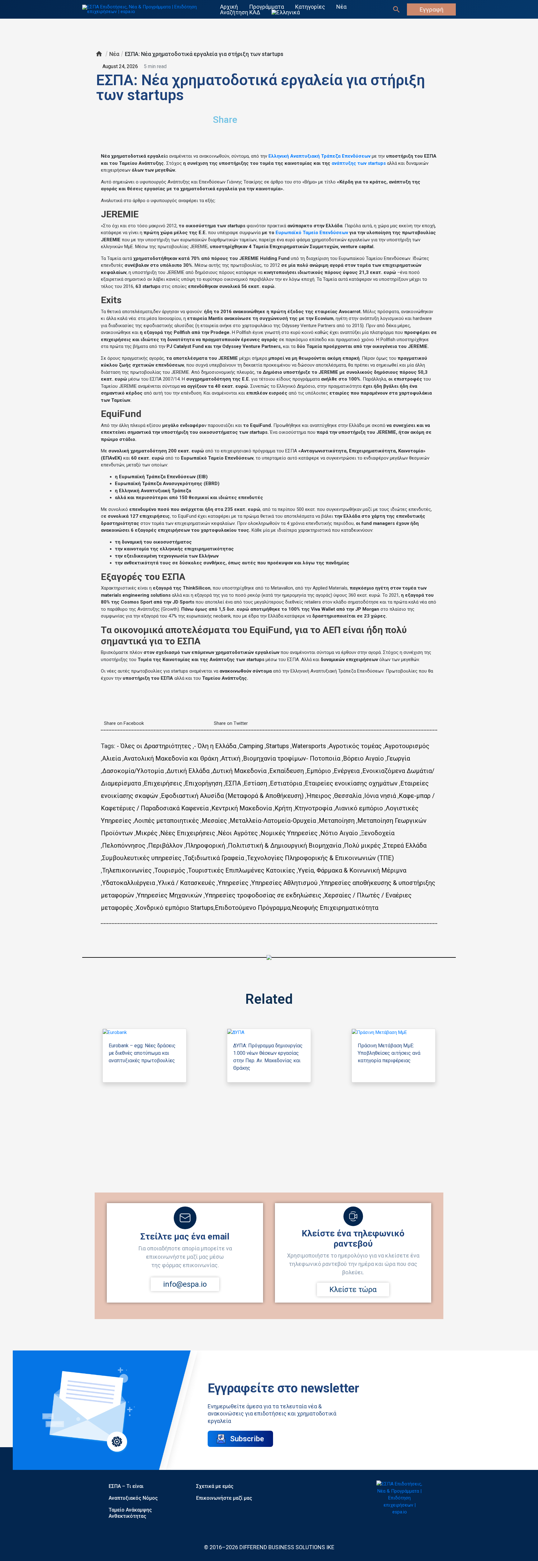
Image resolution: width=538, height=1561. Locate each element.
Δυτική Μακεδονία (239, 771)
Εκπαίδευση (286, 771)
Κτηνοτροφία (313, 808)
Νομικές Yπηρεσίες (289, 833)
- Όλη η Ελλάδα (215, 746)
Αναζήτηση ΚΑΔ (240, 12)
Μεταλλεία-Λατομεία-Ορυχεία (273, 820)
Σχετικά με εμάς (215, 1486)
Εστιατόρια (286, 783)
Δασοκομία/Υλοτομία (133, 771)
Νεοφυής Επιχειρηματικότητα (335, 907)
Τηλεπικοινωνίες (127, 870)
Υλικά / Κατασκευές (186, 883)
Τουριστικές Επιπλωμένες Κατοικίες (241, 870)
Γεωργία (398, 758)
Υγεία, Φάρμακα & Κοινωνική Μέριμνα (352, 870)
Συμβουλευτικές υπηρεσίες (142, 858)
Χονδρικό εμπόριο (162, 907)
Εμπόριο (319, 771)
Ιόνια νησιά (380, 795)
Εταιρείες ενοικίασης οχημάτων (351, 783)
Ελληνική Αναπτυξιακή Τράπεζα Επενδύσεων (319, 156)
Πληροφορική (205, 845)
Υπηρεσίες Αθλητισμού (284, 883)
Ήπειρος (318, 795)
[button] (330, 117)
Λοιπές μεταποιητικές (166, 820)
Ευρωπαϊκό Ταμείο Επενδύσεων (312, 232)
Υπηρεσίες (233, 883)
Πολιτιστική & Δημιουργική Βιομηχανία (284, 845)
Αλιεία (111, 758)
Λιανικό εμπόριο (359, 808)
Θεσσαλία (347, 795)
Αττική (230, 758)
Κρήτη (283, 808)
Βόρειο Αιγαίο (363, 758)
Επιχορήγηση (203, 783)
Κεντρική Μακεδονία (241, 808)
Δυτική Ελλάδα (188, 771)
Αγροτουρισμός (407, 746)
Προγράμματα (266, 7)
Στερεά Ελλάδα (405, 845)
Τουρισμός (169, 870)
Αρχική (229, 7)
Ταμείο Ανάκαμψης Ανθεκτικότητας (130, 1513)
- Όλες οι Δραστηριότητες (154, 746)
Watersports (309, 746)
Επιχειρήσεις (163, 783)
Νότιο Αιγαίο (339, 833)
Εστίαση (255, 783)
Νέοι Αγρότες (238, 833)
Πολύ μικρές (362, 845)
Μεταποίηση (337, 820)
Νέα (341, 7)
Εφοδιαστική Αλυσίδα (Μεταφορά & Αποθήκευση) (232, 795)
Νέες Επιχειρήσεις (187, 833)
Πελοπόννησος (123, 845)
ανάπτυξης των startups (359, 163)
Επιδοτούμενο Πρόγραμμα (252, 907)
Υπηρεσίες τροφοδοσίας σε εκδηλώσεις (263, 895)
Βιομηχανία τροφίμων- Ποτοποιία (291, 758)
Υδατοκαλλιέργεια (128, 883)
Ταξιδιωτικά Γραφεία (214, 858)
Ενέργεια (347, 771)
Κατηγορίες (310, 7)
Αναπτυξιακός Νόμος (133, 1498)
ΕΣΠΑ (233, 783)
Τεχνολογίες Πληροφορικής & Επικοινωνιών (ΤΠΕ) (320, 858)
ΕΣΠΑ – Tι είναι (126, 1486)
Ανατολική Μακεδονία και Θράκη (171, 758)
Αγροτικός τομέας (355, 746)
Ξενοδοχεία (377, 833)
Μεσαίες (214, 820)
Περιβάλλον (165, 845)
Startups (277, 746)
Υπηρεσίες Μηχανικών (169, 895)
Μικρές (147, 833)
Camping (251, 746)
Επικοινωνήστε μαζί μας (224, 1498)
